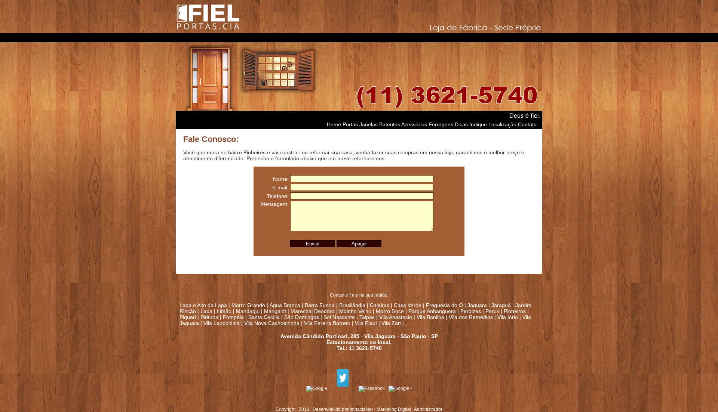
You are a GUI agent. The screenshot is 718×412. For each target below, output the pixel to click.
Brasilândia (352, 305)
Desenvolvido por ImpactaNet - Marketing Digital (362, 409)
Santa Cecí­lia (264, 317)
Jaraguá (501, 305)
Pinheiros (515, 311)
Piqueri (188, 317)
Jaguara (477, 305)
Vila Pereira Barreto (327, 323)
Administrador (428, 409)
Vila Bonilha (430, 317)
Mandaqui (248, 311)
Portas (350, 124)
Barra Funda (320, 305)
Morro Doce (390, 311)
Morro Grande (248, 305)
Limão (225, 311)
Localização (502, 124)
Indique (478, 124)
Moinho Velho (355, 311)
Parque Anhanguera (432, 311)
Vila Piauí (366, 323)
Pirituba (209, 317)
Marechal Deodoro (313, 311)
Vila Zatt (391, 323)
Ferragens (441, 124)
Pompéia (233, 317)
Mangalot (275, 311)
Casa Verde (407, 305)
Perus (492, 311)
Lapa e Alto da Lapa (203, 305)
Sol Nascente (339, 317)
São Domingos (301, 317)
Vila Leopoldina (221, 323)
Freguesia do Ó (444, 305)
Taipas (367, 317)
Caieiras (379, 305)
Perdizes (470, 311)
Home (334, 124)
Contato (527, 124)
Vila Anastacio (395, 317)
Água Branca (285, 305)
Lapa (206, 311)
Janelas (368, 124)
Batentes (389, 124)
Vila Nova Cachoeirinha (272, 323)
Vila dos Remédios (471, 317)
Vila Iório (507, 317)
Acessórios (414, 124)
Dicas (461, 124)
